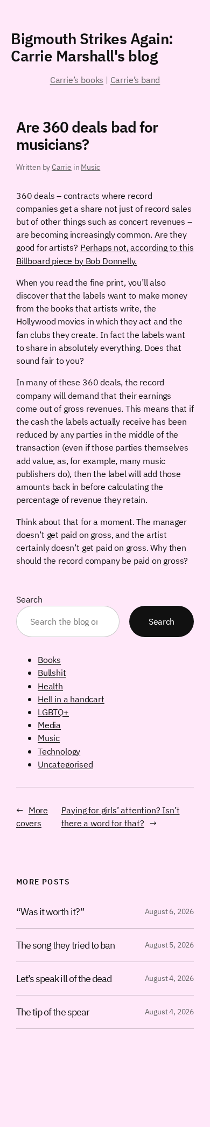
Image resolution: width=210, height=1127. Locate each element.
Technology (59, 751)
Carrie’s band (135, 79)
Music (90, 167)
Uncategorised (65, 764)
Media (49, 724)
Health (50, 686)
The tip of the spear (52, 1012)
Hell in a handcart (71, 698)
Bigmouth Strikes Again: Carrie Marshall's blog (92, 47)
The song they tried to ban (65, 945)
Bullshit (52, 672)
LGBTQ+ (53, 711)
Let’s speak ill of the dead (63, 978)
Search (29, 599)
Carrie (62, 167)
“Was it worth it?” (50, 911)
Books (49, 659)
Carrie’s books (76, 79)
